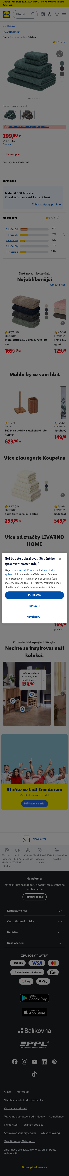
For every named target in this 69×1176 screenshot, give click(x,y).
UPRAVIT (34, 606)
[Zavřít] (60, 559)
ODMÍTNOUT (34, 616)
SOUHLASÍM (34, 595)
